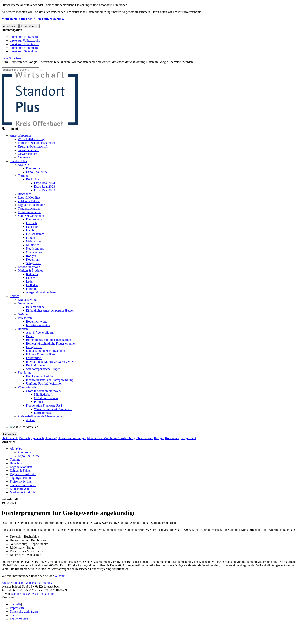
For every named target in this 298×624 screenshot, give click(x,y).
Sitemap (15, 615)
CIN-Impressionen (46, 398)
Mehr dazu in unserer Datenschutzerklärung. (33, 18)
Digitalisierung (27, 299)
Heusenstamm (35, 234)
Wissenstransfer (28, 387)
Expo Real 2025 (36, 172)
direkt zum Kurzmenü (24, 37)
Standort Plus (18, 161)
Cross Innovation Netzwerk (43, 391)
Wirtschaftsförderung (31, 139)
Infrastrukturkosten (38, 325)
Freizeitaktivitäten (29, 212)
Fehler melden (19, 619)
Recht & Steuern (36, 365)
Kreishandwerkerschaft (32, 146)
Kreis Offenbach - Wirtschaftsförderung (27, 582)
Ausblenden (10, 26)
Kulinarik (32, 274)
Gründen (23, 314)
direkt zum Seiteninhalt (24, 51)
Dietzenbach (34, 219)
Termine (23, 175)
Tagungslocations (29, 208)
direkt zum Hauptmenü (24, 44)
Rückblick (32, 179)
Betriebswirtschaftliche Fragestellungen (51, 343)
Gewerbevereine (28, 150)
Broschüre (24, 194)
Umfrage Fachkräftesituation (44, 383)
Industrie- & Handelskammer (36, 142)
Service (14, 296)
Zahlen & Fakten (29, 201)
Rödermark (33, 259)
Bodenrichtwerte (36, 321)
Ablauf (30, 420)
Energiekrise (34, 347)
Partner (38, 402)
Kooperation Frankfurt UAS (44, 405)
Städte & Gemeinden (31, 215)
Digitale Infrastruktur (31, 205)
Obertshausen (34, 252)
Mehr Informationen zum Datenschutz (26, 65)
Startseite (15, 604)
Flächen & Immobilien (40, 354)
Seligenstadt (33, 263)
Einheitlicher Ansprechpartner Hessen (50, 310)
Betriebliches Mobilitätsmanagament (49, 339)
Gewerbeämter (27, 153)
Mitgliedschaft (43, 394)
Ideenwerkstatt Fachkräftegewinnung (49, 380)
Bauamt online (35, 307)
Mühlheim (32, 245)
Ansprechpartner (20, 135)
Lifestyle (31, 277)
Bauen (30, 336)
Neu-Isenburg (35, 248)
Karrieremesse (43, 412)
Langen (31, 237)
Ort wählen (9, 434)
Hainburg (32, 230)
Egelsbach (32, 226)
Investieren (25, 318)
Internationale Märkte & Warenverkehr (50, 361)
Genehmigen (26, 303)
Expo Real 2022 (44, 190)
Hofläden (32, 285)
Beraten (23, 329)
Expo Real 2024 (44, 183)
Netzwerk (24, 157)
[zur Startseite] (40, 125)
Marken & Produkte (30, 270)
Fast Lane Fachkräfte (39, 376)
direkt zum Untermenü (24, 47)
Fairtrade (31, 288)
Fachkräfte (24, 372)
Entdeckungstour (29, 267)
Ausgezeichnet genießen (41, 292)
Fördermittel (34, 358)
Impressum (17, 608)
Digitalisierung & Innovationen (46, 350)
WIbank (59, 576)
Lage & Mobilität (29, 197)
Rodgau (31, 256)
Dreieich (31, 223)
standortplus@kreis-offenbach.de (32, 593)
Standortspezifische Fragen (43, 369)
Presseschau (33, 168)
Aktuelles (24, 164)
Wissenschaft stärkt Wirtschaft (53, 409)
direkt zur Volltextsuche (25, 40)
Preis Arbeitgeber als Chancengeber (40, 416)
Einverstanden (29, 26)
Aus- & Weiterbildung (40, 332)
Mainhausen (34, 241)
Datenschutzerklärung (24, 611)
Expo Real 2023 (44, 186)
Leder (29, 281)
